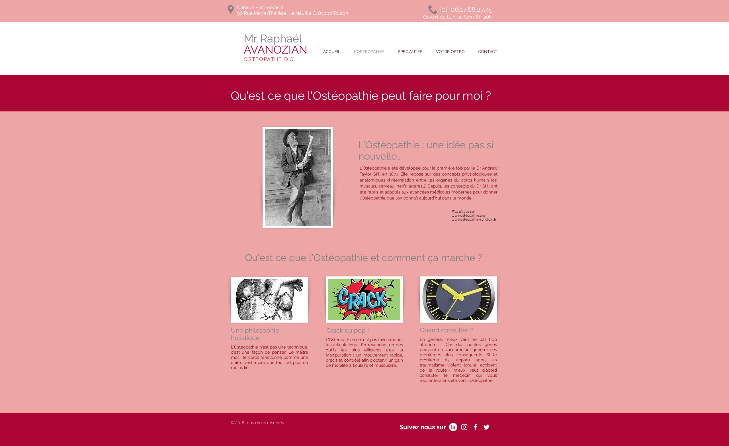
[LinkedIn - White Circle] (453, 427)
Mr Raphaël (275, 44)
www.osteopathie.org (468, 215)
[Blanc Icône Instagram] (464, 427)
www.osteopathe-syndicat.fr (474, 219)
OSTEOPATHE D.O (269, 59)
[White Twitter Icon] (486, 427)
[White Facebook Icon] (475, 427)
